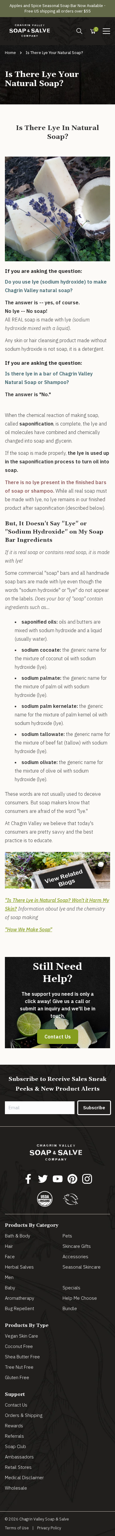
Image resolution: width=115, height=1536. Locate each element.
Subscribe (94, 1107)
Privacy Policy (49, 1528)
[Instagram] (87, 1179)
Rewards (14, 1426)
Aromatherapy (19, 1298)
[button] (106, 31)
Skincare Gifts (77, 1246)
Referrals (14, 1436)
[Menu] (79, 31)
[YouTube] (58, 1179)
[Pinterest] (72, 1179)
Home (10, 52)
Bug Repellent (19, 1308)
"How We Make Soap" (28, 929)
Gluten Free (17, 1377)
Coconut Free (19, 1346)
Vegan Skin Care (21, 1336)
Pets (67, 1236)
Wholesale (16, 1488)
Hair (9, 1246)
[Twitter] (43, 1179)
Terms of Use (17, 1528)
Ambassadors (19, 1457)
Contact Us (57, 1037)
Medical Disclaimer (24, 1477)
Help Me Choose (80, 1298)
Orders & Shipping (23, 1415)
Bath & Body (17, 1236)
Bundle (70, 1308)
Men (9, 1277)
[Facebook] (28, 1179)
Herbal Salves (19, 1267)
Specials (71, 1288)
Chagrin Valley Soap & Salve (44, 1519)
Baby (10, 1288)
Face (10, 1256)
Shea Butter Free (22, 1357)
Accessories (75, 1256)
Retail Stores (18, 1467)
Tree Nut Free (19, 1367)
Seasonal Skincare (82, 1267)
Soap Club (15, 1446)
